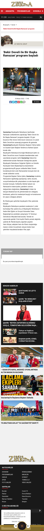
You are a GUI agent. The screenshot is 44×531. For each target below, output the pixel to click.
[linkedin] (16, 102)
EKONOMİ (5, 472)
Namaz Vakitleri (7, 499)
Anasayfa (6, 25)
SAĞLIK (4, 477)
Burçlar (4, 491)
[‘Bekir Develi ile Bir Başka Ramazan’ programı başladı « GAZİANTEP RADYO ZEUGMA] (22, 4)
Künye (4, 501)
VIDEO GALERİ (26, 482)
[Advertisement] (23, 63)
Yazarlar (25, 499)
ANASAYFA (10, 11)
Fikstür (4, 494)
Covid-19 (25, 491)
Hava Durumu (26, 496)
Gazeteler (5, 496)
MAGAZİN (25, 474)
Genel (13, 25)
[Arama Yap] (41, 17)
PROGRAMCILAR (23, 11)
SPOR (4, 480)
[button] (42, 11)
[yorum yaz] (24, 102)
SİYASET (25, 477)
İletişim (24, 501)
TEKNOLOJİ (25, 480)
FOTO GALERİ (6, 482)
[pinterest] (18, 102)
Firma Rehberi (26, 494)
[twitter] (13, 102)
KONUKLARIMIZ (27, 472)
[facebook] (10, 102)
